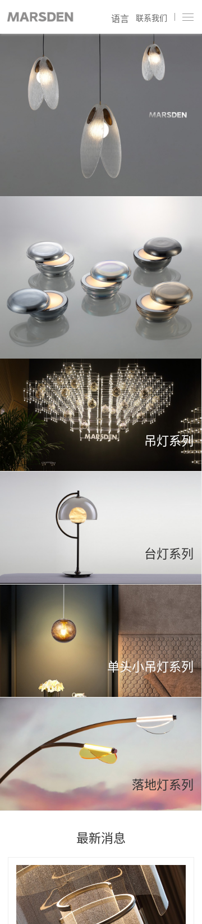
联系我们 (151, 17)
